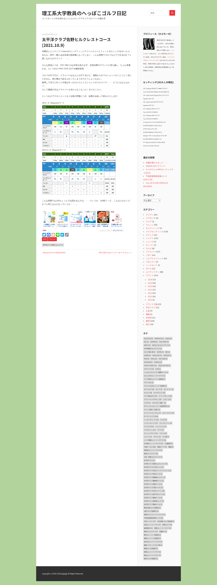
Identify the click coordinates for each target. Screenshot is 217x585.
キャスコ (148, 393)
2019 (150, 283)
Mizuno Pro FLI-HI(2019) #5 (54, 252)
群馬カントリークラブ (162, 528)
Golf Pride (164, 342)
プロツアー (151, 262)
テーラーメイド (151, 416)
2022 (150, 293)
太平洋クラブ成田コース (153, 484)
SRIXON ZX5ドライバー (155, 166)
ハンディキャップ (151, 423)
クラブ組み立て (150, 396)
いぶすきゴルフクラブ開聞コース (156, 372)
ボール (149, 268)
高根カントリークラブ (152, 552)
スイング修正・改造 (152, 409)
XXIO (158, 369)
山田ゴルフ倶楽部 (151, 511)
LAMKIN (147, 355)
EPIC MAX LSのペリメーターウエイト (114, 252)
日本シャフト (150, 521)
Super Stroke (150, 365)
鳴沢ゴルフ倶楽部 (151, 558)
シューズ (150, 241)
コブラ (147, 403)
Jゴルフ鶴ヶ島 (149, 352)
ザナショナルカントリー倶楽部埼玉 (157, 406)
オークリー (168, 389)
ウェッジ (150, 225)
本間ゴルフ (167, 525)
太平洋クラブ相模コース (153, 498)
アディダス (148, 382)
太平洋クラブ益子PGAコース (154, 494)
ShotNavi (148, 362)
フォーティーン (165, 423)
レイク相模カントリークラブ (155, 440)
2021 (44, 239)
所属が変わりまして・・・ (157, 162)
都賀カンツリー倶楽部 (152, 538)
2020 (150, 286)
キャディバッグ (152, 228)
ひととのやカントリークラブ (154, 376)
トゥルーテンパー (151, 420)
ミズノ (163, 433)
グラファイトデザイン (153, 399)
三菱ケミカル (150, 447)
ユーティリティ (152, 272)
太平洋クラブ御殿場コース (154, 481)
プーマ (160, 430)
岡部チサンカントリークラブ (154, 514)
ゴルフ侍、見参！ (159, 403)
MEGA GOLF (157, 355)
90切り (160, 57)
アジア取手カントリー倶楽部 (154, 379)
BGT (146, 342)
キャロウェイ (159, 393)
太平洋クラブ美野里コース (154, 501)
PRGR (154, 359)
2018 (150, 279)
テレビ (149, 248)
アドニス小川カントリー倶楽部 (155, 386)
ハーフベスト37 (152, 60)
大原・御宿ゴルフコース (153, 457)
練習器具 (148, 528)
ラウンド (52, 239)
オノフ (159, 389)
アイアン (150, 214)
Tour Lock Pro (164, 365)
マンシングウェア (151, 433)
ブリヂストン (150, 430)
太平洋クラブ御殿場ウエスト (154, 477)
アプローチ (151, 218)
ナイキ (163, 420)
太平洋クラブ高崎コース (153, 504)
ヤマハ (157, 437)
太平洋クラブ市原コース (153, 474)
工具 (148, 311)
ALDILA (168, 338)
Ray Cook (163, 359)
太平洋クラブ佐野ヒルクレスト (53, 245)
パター (149, 255)
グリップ (150, 235)
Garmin (154, 342)
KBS (167, 352)
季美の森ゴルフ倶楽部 (152, 508)
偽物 (170, 447)
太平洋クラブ (149, 460)
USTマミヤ (149, 369)
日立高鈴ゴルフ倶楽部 (165, 521)
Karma (160, 352)
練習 (148, 321)
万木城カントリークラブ (153, 443)
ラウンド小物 (151, 304)
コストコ (167, 399)
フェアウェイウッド (154, 258)
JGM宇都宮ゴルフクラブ (153, 348)
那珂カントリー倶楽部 (152, 535)
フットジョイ (160, 426)
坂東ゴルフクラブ (151, 453)
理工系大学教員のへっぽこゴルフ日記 (84, 13)
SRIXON (158, 362)
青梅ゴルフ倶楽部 (151, 548)
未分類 (149, 317)
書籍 (148, 314)
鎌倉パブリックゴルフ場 (153, 545)
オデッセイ (149, 389)
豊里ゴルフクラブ (151, 531)
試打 (148, 324)
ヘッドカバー (151, 265)
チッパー (150, 245)
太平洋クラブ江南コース (153, 487)
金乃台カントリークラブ (153, 542)
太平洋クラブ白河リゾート (154, 491)
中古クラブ (151, 307)
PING (146, 359)
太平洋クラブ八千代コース (154, 467)
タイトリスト (168, 413)
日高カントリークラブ (152, 525)
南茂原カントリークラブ (153, 450)
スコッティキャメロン (152, 413)
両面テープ (162, 447)
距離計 (163, 531)
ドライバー (151, 251)
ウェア (149, 221)
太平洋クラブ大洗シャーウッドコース (157, 470)
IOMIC (147, 345)
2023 (150, 296)
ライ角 (166, 437)
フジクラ (149, 426)
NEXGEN (167, 355)
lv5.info (64, 573)
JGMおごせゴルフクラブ (161, 345)
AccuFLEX (148, 338)
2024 (150, 300)
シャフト (150, 238)
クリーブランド (165, 396)
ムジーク (148, 437)
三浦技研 (169, 443)
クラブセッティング (154, 231)
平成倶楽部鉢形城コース (153, 518)
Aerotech (159, 338)
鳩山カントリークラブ (152, 555)
